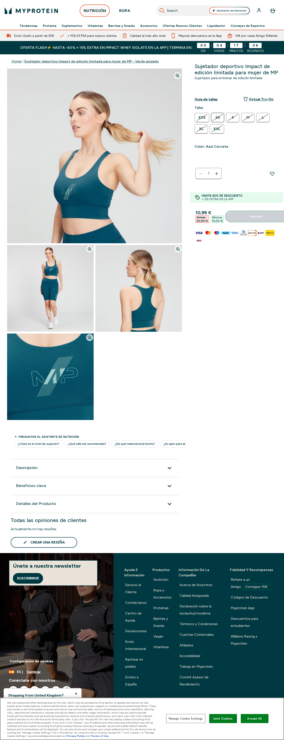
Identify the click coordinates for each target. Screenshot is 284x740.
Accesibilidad (189, 656)
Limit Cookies (223, 718)
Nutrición (160, 579)
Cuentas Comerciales (196, 634)
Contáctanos (136, 603)
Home (17, 61)
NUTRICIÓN (95, 10)
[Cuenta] (259, 11)
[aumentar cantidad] (216, 173)
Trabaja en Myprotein (196, 666)
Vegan (158, 636)
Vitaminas (95, 25)
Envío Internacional (135, 645)
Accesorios (148, 25)
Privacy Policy (76, 736)
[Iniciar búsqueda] (162, 10)
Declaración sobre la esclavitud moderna (195, 609)
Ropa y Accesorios (162, 593)
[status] (208, 173)
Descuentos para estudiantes (244, 622)
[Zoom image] (177, 75)
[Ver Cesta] (272, 10)
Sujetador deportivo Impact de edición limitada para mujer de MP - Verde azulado (91, 61)
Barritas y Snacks (121, 25)
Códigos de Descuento (249, 597)
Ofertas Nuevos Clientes (182, 25)
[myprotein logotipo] (31, 10)
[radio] (202, 117)
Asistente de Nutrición (232, 10)
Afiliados (186, 645)
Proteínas (161, 608)
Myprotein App (242, 608)
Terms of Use (100, 736)
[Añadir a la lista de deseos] (272, 173)
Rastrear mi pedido (134, 663)
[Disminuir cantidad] (200, 173)
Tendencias (28, 25)
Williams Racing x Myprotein (244, 639)
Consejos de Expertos (248, 25)
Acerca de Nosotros (195, 585)
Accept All (254, 718)
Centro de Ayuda (133, 616)
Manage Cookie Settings (186, 718)
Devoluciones (136, 631)
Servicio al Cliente (133, 588)
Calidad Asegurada (194, 595)
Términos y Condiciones (198, 624)
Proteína (49, 25)
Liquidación (216, 25)
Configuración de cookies (31, 661)
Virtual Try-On (261, 99)
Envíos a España (131, 680)
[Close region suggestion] (76, 693)
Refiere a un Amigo (249, 583)
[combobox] (203, 10)
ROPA (124, 10)
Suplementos (72, 25)
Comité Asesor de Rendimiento (194, 680)
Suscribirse (28, 578)
